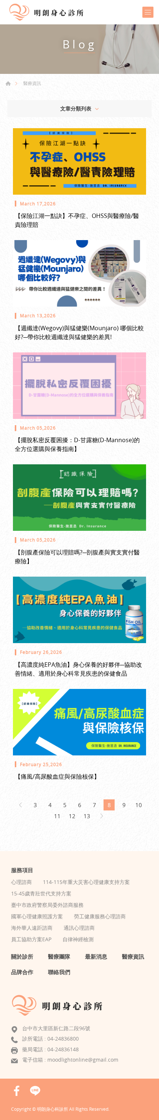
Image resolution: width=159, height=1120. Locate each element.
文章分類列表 (75, 108)
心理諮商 (21, 881)
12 (72, 816)
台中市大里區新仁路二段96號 (56, 1028)
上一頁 (20, 804)
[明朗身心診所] (49, 12)
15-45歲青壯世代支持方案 (41, 893)
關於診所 (22, 956)
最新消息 (96, 956)
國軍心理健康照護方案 (37, 916)
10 (138, 805)
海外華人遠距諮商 (32, 927)
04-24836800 (63, 1038)
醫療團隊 (59, 956)
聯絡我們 (59, 972)
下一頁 (101, 816)
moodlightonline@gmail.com (82, 1059)
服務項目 (22, 870)
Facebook (16, 1090)
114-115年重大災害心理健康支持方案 (86, 881)
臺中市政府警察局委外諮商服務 (47, 904)
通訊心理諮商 (79, 927)
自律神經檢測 (78, 939)
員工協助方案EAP (31, 939)
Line (35, 1090)
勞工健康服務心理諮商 (100, 916)
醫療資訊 (32, 83)
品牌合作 (22, 972)
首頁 (8, 83)
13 (87, 816)
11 (57, 816)
